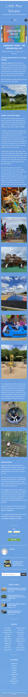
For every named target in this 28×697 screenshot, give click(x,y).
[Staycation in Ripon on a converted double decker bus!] (7, 563)
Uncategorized (14, 674)
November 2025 (20, 628)
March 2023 (7, 639)
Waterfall (14, 679)
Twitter (20, 518)
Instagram (12, 518)
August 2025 (7, 630)
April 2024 (20, 636)
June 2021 (20, 643)
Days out (14, 53)
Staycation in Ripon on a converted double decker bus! (18, 563)
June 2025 (20, 630)
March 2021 (7, 647)
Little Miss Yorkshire (14, 8)
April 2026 (7, 628)
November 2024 (7, 632)
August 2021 (7, 643)
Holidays (14, 670)
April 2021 (20, 645)
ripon (10, 531)
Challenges (14, 663)
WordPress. (10, 692)
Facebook (6, 518)
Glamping (14, 668)
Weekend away (14, 681)
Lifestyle (14, 672)
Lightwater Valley (6, 63)
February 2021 (20, 647)
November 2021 (20, 639)
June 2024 (20, 634)
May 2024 (7, 636)
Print (15, 539)
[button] (14, 20)
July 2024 (7, 634)
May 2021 (7, 645)
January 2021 (7, 649)
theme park (16, 531)
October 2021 (7, 641)
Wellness (14, 683)
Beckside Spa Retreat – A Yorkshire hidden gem (15, 611)
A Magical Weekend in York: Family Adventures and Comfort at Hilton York (17, 597)
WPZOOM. (14, 694)
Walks (14, 676)
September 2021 (20, 641)
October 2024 (20, 632)
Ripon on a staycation (7, 510)
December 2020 (20, 649)
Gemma (10, 51)
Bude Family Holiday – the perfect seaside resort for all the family (17, 589)
